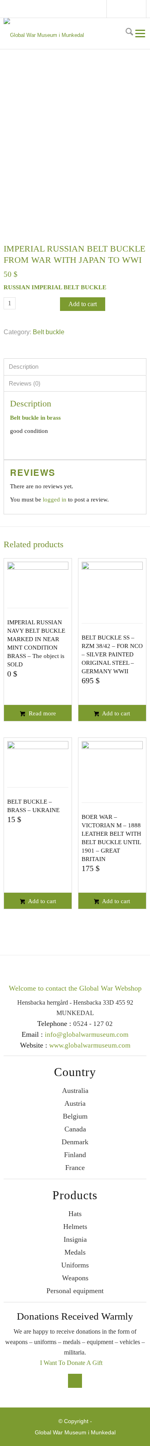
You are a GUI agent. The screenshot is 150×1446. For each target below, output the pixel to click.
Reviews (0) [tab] (24, 383)
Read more (41, 713)
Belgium (75, 1116)
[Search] (128, 33)
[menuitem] (128, 33)
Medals (75, 1252)
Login (143, 9)
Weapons (75, 1278)
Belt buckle (48, 332)
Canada (75, 1129)
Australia (75, 1091)
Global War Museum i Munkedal (75, 1432)
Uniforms (75, 1265)
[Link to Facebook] (116, 10)
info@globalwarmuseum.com (127, 9)
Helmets (75, 1227)
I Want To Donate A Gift (71, 1362)
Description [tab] (23, 366)
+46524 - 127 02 (135, 9)
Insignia (75, 1239)
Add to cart (82, 304)
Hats (75, 1214)
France (75, 1168)
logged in (54, 499)
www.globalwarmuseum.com (89, 1045)
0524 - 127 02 (93, 1024)
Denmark (75, 1142)
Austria (75, 1103)
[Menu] (139, 33)
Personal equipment (75, 1291)
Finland (75, 1155)
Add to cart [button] (115, 713)
